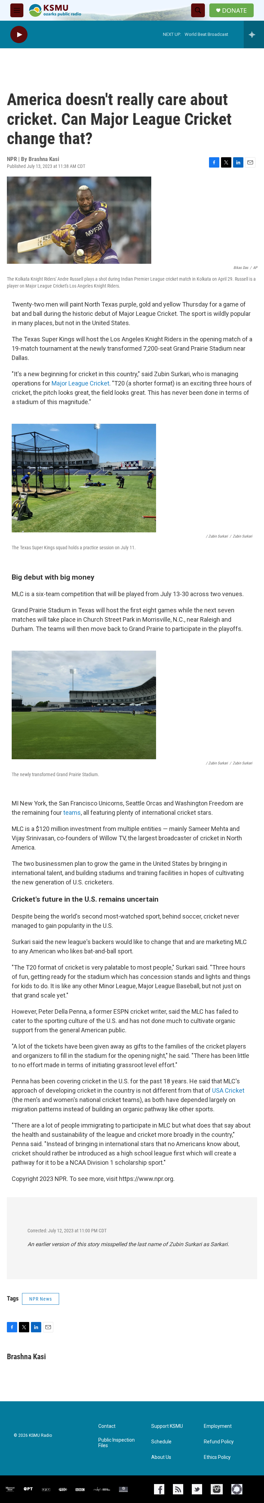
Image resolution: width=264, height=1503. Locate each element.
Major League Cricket (80, 383)
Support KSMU (167, 1426)
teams (72, 812)
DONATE (234, 10)
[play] (18, 35)
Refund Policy (219, 1441)
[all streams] (254, 34)
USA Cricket (228, 1090)
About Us (161, 1457)
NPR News (40, 1299)
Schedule (161, 1441)
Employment (218, 1426)
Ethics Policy (217, 1457)
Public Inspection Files (116, 1442)
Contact (107, 1426)
